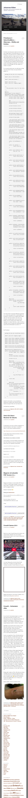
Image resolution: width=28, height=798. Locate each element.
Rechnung (9, 518)
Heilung (8, 705)
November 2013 (7, 745)
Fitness (15, 702)
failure (9, 517)
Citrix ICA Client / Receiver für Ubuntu (10, 417)
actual (23, 516)
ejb (8, 786)
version (5, 520)
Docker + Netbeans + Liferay (9, 718)
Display (20, 783)
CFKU (18, 703)
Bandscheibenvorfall (15, 781)
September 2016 (7, 730)
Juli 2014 (5, 739)
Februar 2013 (6, 751)
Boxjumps (14, 703)
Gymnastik (5, 790)
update (17, 518)
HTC (17, 790)
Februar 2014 (6, 742)
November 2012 (7, 756)
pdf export (19, 517)
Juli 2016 (5, 731)
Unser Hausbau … (7, 717)
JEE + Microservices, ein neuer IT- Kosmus (12, 721)
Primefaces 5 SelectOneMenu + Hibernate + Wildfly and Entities (11, 41)
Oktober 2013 (6, 746)
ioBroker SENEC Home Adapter (10, 715)
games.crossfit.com (15, 595)
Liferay (6, 795)
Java (11, 793)
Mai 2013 (5, 749)
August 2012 (6, 758)
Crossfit (15, 27)
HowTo (13, 790)
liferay (5, 773)
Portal (11, 795)
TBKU (9, 706)
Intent (19, 790)
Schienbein (22, 705)
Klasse (17, 793)
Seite (18, 797)
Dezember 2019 (7, 725)
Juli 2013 (5, 747)
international (21, 599)
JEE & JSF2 (16, 409)
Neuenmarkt (17, 705)
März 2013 (6, 750)
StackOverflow (11, 492)
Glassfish (20, 788)
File (12, 788)
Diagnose (5, 705)
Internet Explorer (6, 793)
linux (15, 466)
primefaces (16, 795)
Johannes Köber (10, 7)
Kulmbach (12, 705)
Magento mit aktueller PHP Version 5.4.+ (11, 474)
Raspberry (6, 797)
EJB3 (11, 786)
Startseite (5, 27)
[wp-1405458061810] (14, 700)
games (17, 599)
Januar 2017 (6, 728)
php (22, 517)
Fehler (9, 788)
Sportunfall (6, 706)
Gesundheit (15, 788)
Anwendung (11, 779)
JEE (14, 793)
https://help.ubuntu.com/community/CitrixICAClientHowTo (14, 431)
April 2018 (6, 727)
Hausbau (5, 770)
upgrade (20, 518)
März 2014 (6, 741)
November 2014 (7, 735)
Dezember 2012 (7, 754)
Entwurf (16, 785)
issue (12, 517)
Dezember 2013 (7, 743)
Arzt (11, 703)
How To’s (10, 27)
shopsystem (13, 518)
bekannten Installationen (8, 783)
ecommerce (6, 517)
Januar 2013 (6, 753)
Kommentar (13, 706)
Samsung (14, 797)
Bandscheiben (7, 781)
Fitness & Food (6, 29)
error (21, 786)
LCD (20, 793)
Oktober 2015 (6, 732)
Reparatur (10, 797)
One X (9, 795)
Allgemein (12, 409)
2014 (12, 599)
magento (15, 517)
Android (5, 766)
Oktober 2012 (6, 757)
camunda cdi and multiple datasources (11, 719)
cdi (13, 783)
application (17, 779)
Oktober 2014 (6, 736)
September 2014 (7, 738)
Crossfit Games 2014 (10, 525)
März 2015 (6, 734)
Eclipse (6, 786)
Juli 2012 (5, 760)
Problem (5, 518)
